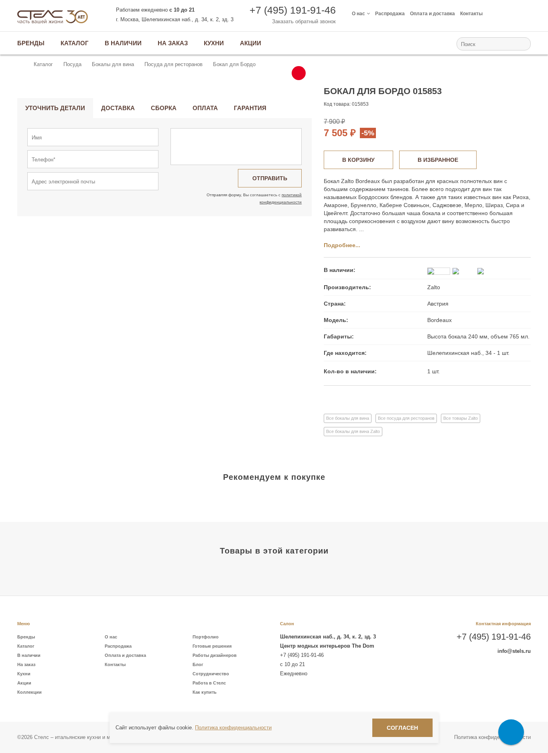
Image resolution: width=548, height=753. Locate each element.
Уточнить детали (55, 108)
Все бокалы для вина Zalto (353, 431)
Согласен (402, 728)
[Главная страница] (21, 64)
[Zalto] (503, 98)
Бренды (26, 636)
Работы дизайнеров (215, 655)
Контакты (471, 13)
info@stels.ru (514, 651)
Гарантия (250, 108)
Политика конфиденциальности (492, 737)
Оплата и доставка (432, 13)
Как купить (205, 692)
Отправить (269, 178)
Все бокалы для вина (347, 418)
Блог (198, 664)
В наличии (29, 655)
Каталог (26, 646)
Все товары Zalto (460, 418)
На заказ (26, 664)
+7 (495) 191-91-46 (293, 10)
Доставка (118, 108)
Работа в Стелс (209, 683)
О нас (358, 13)
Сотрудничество (211, 673)
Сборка (164, 108)
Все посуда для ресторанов (406, 418)
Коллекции (29, 692)
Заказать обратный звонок (304, 21)
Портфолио (206, 636)
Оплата (205, 108)
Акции (24, 683)
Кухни (23, 673)
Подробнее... (342, 245)
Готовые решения (212, 646)
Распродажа (390, 13)
